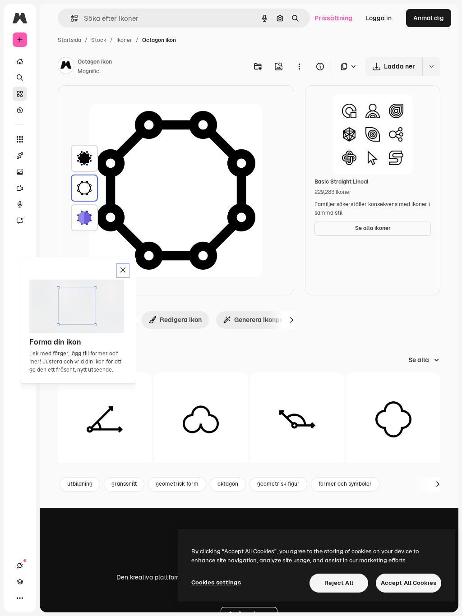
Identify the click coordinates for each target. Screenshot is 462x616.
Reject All (338, 583)
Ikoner (124, 40)
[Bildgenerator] (20, 172)
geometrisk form (177, 483)
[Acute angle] (105, 419)
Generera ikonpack (262, 320)
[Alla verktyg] (20, 139)
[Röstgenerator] (20, 204)
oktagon (227, 483)
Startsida (69, 40)
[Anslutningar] (20, 565)
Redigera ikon (181, 320)
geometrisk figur (278, 483)
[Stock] (20, 94)
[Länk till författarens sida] (66, 66)
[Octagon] (84, 158)
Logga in (379, 18)
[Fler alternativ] (299, 66)
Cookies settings (216, 582)
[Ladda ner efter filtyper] (349, 66)
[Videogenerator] (20, 188)
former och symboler (345, 483)
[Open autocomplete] (70, 18)
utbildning (79, 483)
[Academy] (20, 582)
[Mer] (20, 598)
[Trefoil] (201, 419)
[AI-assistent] (20, 220)
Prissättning (333, 18)
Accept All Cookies (408, 583)
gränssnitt (124, 483)
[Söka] (20, 77)
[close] (123, 270)
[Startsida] (20, 61)
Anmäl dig (428, 18)
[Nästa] (291, 319)
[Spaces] (20, 155)
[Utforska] (20, 110)
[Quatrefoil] (393, 419)
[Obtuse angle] (297, 419)
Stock (98, 40)
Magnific (88, 71)
